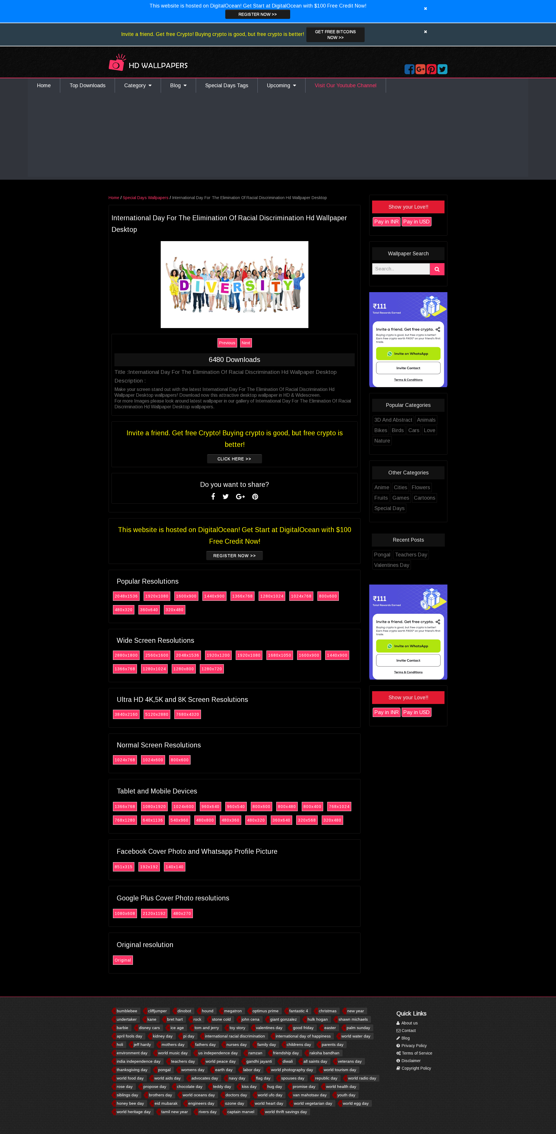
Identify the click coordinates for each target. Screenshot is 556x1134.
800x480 (287, 806)
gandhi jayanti (259, 1061)
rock (197, 1019)
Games (400, 498)
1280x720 (212, 669)
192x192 (149, 866)
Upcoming (280, 85)
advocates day (204, 1078)
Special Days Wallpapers (146, 197)
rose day (125, 1086)
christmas (327, 1011)
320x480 (175, 609)
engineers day (201, 1103)
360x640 (149, 609)
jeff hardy (142, 1044)
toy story (237, 1027)
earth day (224, 1069)
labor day (251, 1069)
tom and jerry (207, 1027)
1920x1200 (218, 655)
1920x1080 (157, 596)
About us (409, 1023)
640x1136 (153, 820)
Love (429, 430)
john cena (250, 1019)
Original (123, 960)
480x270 (182, 913)
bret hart (175, 1019)
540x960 (180, 820)
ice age (177, 1027)
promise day (304, 1086)
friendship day (286, 1053)
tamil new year (174, 1111)
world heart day (269, 1103)
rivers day (208, 1111)
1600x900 (186, 596)
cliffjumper (157, 1011)
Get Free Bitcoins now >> (335, 34)
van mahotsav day (310, 1095)
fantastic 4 (298, 1011)
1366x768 (242, 596)
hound (207, 1011)
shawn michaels (353, 1019)
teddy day (222, 1086)
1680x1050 (279, 655)
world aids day (167, 1078)
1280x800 (183, 669)
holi (120, 1044)
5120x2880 (157, 714)
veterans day (350, 1061)
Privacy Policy (413, 1045)
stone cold (221, 1019)
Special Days (389, 508)
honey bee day (130, 1103)
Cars (413, 430)
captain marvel (240, 1111)
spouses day (292, 1078)
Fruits (381, 498)
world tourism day (340, 1069)
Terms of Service (416, 1053)
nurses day (236, 1044)
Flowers (421, 487)
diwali (288, 1061)
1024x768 (301, 596)
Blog (177, 85)
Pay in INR (386, 222)
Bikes (380, 430)
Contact (408, 1030)
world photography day (292, 1069)
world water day (355, 1036)
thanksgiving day (132, 1069)
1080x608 (125, 913)
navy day (237, 1078)
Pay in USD (416, 222)
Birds (398, 430)
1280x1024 (272, 596)
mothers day (173, 1044)
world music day (173, 1053)
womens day (192, 1069)
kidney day (163, 1036)
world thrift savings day (286, 1111)
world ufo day (270, 1095)
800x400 (312, 806)
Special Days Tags (226, 85)
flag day (263, 1078)
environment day (132, 1053)
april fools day (129, 1036)
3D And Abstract (393, 420)
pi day (188, 1036)
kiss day (249, 1086)
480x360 (230, 820)
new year (355, 1011)
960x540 (236, 806)
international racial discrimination (235, 1036)
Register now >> (258, 14)
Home (44, 85)
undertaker (127, 1019)
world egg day (356, 1103)
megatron (233, 1011)
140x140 (175, 866)
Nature (382, 441)
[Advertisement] (278, 136)
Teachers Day (411, 555)
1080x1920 (154, 806)
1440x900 (214, 596)
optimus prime (266, 1011)
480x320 (124, 609)
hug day (274, 1086)
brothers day (160, 1095)
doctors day (236, 1095)
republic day (326, 1078)
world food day (130, 1078)
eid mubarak (166, 1103)
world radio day (362, 1078)
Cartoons (424, 498)
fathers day (205, 1044)
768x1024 (339, 806)
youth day (346, 1095)
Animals (426, 420)
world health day (341, 1086)
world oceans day (199, 1095)
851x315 (124, 866)
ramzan (255, 1053)
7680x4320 (187, 714)
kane (151, 1019)
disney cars (149, 1027)
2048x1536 (126, 596)
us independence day (218, 1053)
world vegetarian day (313, 1103)
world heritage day (134, 1111)
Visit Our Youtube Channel (345, 85)
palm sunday (358, 1027)
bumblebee (127, 1011)
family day (266, 1044)
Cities (400, 487)
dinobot (184, 1011)
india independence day (138, 1061)
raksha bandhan (324, 1053)
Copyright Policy (415, 1068)
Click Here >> (234, 458)
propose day (154, 1086)
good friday (303, 1027)
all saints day (315, 1061)
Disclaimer (410, 1060)
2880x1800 (126, 655)
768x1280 (125, 820)
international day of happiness (303, 1036)
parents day (332, 1044)
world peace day (221, 1061)
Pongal (382, 555)
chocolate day (189, 1086)
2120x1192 (154, 913)
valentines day (269, 1027)
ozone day (234, 1103)
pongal (164, 1069)
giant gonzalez (283, 1019)
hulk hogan (318, 1019)
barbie (122, 1027)
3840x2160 (126, 714)
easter (330, 1027)
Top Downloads (87, 85)
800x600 (328, 596)
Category (136, 85)
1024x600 (153, 760)
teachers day (183, 1061)
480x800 (205, 820)
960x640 (211, 806)
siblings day (127, 1095)
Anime (381, 487)
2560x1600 (157, 655)
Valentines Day (391, 565)
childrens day (299, 1044)
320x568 (307, 820)
